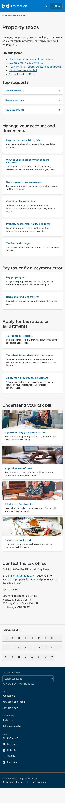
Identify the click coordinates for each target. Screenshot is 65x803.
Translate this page (11, 673)
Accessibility (39, 782)
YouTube (11, 756)
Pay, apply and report (13, 701)
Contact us (7, 720)
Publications (8, 695)
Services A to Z (10, 707)
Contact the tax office (21, 74)
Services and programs (15, 15)
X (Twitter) (12, 738)
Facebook (12, 744)
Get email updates (11, 726)
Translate (29, 683)
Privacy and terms (12, 782)
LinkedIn (11, 750)
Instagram (12, 762)
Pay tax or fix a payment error (26, 62)
